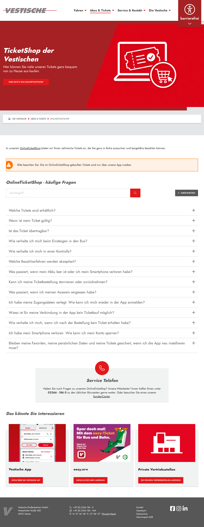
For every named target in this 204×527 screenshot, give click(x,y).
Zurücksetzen (188, 193)
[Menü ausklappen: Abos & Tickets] (113, 10)
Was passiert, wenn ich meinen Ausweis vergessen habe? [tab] (52, 292)
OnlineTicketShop (30, 148)
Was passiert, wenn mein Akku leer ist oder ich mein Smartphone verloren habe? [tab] (70, 271)
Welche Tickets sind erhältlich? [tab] (32, 210)
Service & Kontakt (130, 10)
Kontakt (139, 507)
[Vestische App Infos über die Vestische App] (37, 453)
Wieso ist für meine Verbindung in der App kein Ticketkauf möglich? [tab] (61, 312)
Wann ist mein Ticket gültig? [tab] (30, 220)
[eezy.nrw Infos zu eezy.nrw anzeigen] (102, 453)
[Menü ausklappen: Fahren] (85, 10)
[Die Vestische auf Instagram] (179, 508)
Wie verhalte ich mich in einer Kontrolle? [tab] (40, 251)
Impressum (141, 510)
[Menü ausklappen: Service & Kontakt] (144, 10)
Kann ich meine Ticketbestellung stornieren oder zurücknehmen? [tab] (58, 281)
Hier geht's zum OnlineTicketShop (26, 82)
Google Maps (108, 513)
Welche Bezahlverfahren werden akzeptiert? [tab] (42, 261)
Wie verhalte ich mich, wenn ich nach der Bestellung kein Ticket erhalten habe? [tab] (70, 322)
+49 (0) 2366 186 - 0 (83, 507)
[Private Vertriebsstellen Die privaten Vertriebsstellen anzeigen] (166, 453)
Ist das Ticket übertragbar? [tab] (29, 230)
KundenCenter (101, 396)
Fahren (78, 10)
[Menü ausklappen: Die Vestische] (170, 10)
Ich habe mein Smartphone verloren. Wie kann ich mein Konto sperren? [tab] (64, 333)
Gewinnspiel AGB (144, 517)
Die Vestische (158, 10)
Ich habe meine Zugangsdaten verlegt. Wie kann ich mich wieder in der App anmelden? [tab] (77, 302)
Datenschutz (142, 513)
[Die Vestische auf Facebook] (172, 508)
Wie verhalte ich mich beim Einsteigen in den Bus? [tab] (48, 241)
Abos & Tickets (100, 10)
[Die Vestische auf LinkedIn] (185, 508)
